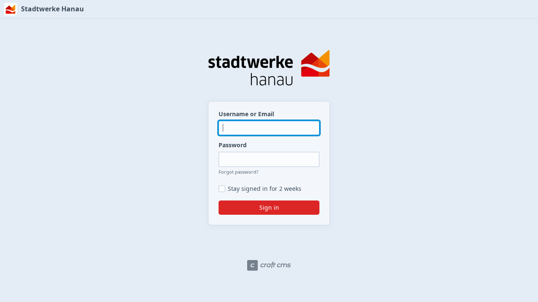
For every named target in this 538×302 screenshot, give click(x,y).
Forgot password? (238, 172)
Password (233, 145)
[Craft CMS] (269, 265)
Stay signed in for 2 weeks (264, 188)
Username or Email (246, 114)
